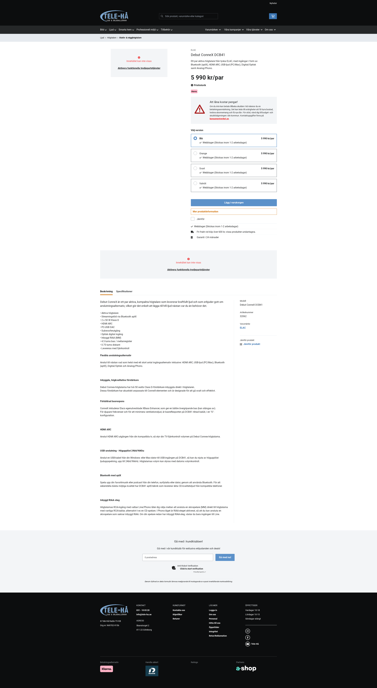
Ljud (111, 29)
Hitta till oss (214, 623)
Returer (176, 619)
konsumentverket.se (219, 119)
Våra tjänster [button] (252, 29)
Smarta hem (125, 29)
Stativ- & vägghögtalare (130, 37)
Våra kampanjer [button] (232, 29)
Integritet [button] (213, 631)
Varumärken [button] (211, 29)
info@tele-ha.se (144, 614)
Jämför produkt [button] (251, 344)
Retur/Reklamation (218, 636)
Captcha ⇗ (200, 572)
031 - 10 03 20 (142, 610)
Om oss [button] (269, 29)
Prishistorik (199, 85)
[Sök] (162, 16)
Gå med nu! (225, 557)
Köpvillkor (177, 614)
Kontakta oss (179, 610)
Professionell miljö (146, 29)
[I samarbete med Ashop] (246, 669)
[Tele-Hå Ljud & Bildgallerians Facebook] (260, 637)
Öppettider (214, 627)
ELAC (243, 327)
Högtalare (111, 37)
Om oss (212, 614)
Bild (102, 29)
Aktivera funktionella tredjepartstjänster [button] (139, 68)
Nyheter (273, 3)
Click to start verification (191, 569)
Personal (213, 619)
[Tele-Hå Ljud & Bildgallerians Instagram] (260, 631)
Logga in (213, 610)
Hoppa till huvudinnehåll (187, 4)
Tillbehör (165, 29)
